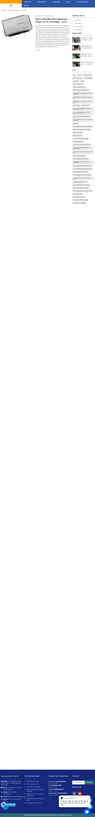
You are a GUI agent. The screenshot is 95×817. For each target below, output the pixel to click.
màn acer (75, 123)
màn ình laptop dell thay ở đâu (81, 129)
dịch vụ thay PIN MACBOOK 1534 (81, 116)
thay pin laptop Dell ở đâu (80, 200)
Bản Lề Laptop (41, 2)
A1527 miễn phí (88, 78)
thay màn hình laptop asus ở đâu (82, 165)
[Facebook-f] (74, 794)
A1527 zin (75, 81)
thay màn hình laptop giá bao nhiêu (81, 178)
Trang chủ (27, 2)
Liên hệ (26, 5)
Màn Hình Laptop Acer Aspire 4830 (82, 126)
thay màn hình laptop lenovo (81, 185)
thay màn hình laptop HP (80, 181)
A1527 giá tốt (87, 75)
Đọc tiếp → (39, 50)
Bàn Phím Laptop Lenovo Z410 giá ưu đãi (82, 102)
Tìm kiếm (89, 782)
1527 (74, 75)
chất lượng (76, 105)
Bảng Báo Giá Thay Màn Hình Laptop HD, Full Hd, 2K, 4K (87, 55)
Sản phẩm (56, 2)
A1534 (82, 81)
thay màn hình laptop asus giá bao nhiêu (81, 162)
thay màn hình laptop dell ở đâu (82, 174)
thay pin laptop (77, 194)
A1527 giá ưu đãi (77, 78)
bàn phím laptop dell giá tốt (81, 90)
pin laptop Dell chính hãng (80, 138)
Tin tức (68, 2)
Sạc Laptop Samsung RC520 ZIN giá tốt (82, 152)
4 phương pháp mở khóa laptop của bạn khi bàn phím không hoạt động (87, 47)
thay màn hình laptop (79, 155)
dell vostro (85, 105)
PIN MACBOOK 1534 (78, 141)
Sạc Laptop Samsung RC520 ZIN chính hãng (81, 148)
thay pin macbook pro (79, 203)
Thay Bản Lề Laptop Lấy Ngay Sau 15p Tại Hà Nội (87, 39)
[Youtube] (80, 794)
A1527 (79, 75)
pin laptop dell (77, 135)
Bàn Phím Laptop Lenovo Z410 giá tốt (82, 98)
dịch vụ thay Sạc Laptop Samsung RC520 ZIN (82, 120)
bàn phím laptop (77, 84)
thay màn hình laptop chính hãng (82, 168)
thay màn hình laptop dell (80, 171)
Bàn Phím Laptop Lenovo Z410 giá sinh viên (82, 94)
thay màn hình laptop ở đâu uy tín (82, 191)
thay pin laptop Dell (79, 197)
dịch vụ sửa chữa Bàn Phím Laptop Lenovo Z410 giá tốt (82, 109)
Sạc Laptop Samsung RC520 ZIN (81, 144)
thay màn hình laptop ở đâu (81, 188)
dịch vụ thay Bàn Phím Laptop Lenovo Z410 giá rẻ (81, 113)
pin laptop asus (77, 132)
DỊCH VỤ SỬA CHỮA (82, 2)
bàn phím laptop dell (79, 87)
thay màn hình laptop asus (80, 158)
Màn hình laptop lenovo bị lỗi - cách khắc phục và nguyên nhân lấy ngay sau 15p (87, 63)
